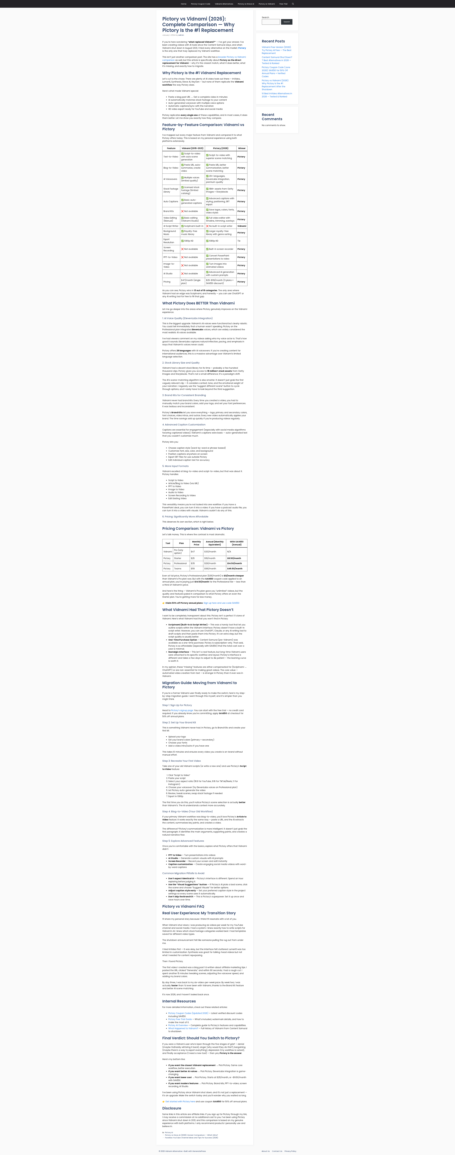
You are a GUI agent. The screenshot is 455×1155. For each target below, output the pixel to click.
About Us (266, 1151)
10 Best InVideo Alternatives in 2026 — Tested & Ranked (277, 95)
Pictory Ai (169, 1132)
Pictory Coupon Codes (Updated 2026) (188, 1013)
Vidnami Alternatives (224, 4)
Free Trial (283, 4)
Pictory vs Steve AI (246, 4)
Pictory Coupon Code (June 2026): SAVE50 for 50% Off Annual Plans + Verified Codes (276, 72)
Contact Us (277, 1151)
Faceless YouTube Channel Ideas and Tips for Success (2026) (191, 1138)
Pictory (242, 48)
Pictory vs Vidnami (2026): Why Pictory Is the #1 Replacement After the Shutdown (275, 85)
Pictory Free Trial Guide (180, 1019)
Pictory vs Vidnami (267, 4)
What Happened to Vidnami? (183, 1028)
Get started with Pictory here (180, 1101)
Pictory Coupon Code (200, 4)
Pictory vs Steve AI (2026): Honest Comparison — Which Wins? (191, 1135)
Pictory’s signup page (182, 710)
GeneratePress (199, 1151)
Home (183, 4)
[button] (293, 4)
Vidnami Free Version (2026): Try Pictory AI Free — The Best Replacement (276, 50)
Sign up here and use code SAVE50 (221, 603)
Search (265, 17)
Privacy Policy (290, 1151)
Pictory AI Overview (178, 1025)
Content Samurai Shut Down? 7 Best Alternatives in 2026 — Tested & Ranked (277, 60)
